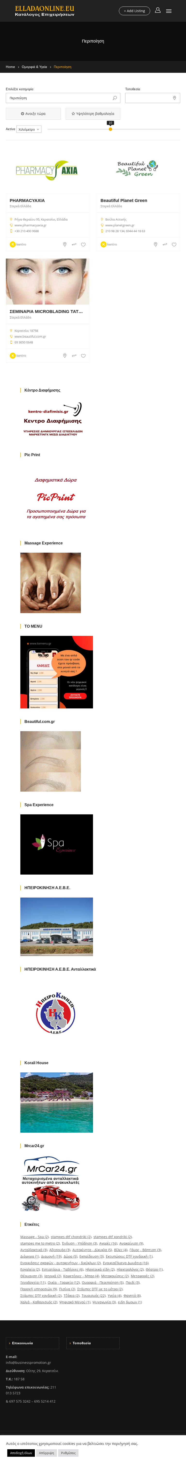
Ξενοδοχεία (33, 1282)
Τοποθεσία (132, 89)
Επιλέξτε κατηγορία (19, 89)
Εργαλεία (30, 1269)
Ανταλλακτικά (33, 1250)
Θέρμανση (31, 1276)
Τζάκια (71, 1295)
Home (10, 67)
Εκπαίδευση (91, 1256)
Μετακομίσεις (115, 1276)
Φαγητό (132, 1295)
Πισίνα (67, 1289)
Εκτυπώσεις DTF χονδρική (129, 1256)
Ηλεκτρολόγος (130, 1269)
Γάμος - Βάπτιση (145, 1250)
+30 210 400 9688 (27, 231)
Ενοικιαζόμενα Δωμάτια (125, 1263)
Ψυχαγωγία (104, 1302)
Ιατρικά (52, 1276)
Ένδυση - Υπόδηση (79, 1243)
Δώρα (70, 1256)
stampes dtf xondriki (112, 1236)
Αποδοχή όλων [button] (21, 1453)
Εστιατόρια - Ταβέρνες (62, 1269)
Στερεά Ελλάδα (20, 206)
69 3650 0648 (24, 342)
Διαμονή (51, 1256)
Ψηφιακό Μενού (74, 1302)
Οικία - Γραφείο (64, 1282)
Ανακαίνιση (131, 1243)
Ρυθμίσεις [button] (68, 1453)
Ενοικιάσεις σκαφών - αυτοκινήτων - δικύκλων (60, 1263)
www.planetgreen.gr (119, 225)
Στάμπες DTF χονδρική (41, 1295)
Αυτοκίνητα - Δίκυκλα (92, 1250)
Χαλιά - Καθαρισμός (38, 1302)
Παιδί (133, 1282)
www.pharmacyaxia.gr (30, 225)
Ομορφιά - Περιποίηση (103, 1282)
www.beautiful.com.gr (30, 336)
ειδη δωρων (130, 1302)
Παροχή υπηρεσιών (38, 1289)
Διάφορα (29, 1256)
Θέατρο (154, 1269)
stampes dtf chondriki (71, 1236)
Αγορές (108, 1243)
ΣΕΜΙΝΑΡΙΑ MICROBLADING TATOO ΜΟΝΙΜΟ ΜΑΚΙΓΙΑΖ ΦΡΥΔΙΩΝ (47, 311)
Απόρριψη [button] (46, 1453)
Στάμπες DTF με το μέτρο (100, 1289)
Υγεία (114, 1295)
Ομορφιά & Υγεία (34, 67)
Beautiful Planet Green (124, 200)
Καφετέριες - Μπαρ (81, 1276)
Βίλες (120, 1250)
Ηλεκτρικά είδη (100, 1269)
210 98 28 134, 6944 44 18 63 (125, 231)
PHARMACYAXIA (27, 200)
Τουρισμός (94, 1295)
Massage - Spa (34, 1236)
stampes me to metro (40, 1243)
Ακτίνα (10, 129)
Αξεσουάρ (59, 1250)
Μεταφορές (142, 1276)
